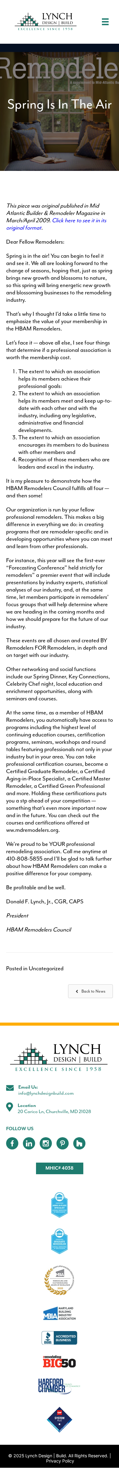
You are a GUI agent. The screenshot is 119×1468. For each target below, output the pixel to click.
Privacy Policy (60, 1461)
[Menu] (105, 21)
